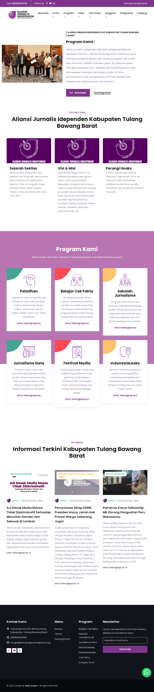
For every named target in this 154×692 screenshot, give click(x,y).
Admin (15, 500)
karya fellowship (115, 473)
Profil (55, 13)
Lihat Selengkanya (125, 327)
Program (68, 13)
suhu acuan (31, 685)
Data (81, 13)
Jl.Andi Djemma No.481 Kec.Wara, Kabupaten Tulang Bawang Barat (29, 630)
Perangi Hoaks (119, 168)
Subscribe (125, 649)
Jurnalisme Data (88, 642)
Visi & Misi (67, 168)
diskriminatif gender (21, 473)
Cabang (142, 13)
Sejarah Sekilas (23, 168)
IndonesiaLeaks (87, 652)
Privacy (59, 628)
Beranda (43, 13)
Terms (58, 633)
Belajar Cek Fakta (88, 628)
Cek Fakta (84, 657)
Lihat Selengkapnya (29, 323)
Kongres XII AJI (87, 662)
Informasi (95, 13)
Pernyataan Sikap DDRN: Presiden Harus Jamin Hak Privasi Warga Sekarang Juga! (75, 514)
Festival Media (87, 647)
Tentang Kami (102, 92)
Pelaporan (126, 13)
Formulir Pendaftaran (135, 3)
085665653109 (19, 3)
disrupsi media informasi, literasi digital (76, 475)
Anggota (110, 13)
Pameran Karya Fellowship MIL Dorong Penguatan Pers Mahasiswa (124, 512)
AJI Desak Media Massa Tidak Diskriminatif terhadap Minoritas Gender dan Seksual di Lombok (29, 514)
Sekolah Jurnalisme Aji (86, 635)
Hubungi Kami (62, 639)
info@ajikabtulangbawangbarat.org (30, 642)
